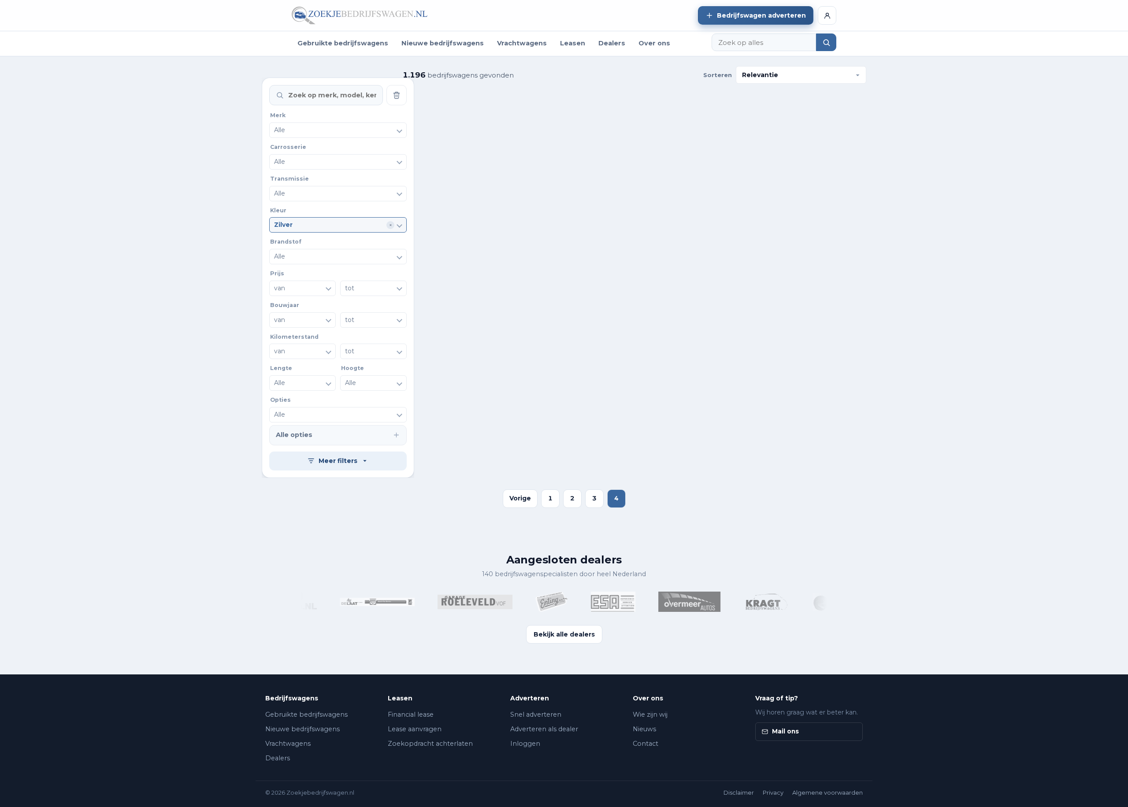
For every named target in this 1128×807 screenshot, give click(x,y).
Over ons (654, 43)
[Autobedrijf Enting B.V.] (540, 602)
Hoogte (352, 368)
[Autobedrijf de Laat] (366, 602)
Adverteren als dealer (544, 729)
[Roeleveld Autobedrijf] (463, 602)
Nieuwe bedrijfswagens (442, 43)
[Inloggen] (827, 15)
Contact (645, 744)
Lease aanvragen (415, 729)
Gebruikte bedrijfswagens (342, 43)
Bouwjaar (284, 305)
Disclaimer (739, 792)
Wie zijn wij (650, 714)
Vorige (520, 498)
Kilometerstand (294, 336)
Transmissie (289, 178)
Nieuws (644, 729)
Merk (278, 115)
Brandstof (285, 241)
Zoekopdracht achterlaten (430, 744)
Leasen (572, 43)
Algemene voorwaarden (827, 792)
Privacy (773, 792)
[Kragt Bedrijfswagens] (755, 602)
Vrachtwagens (522, 43)
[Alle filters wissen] (396, 95)
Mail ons (785, 731)
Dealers (611, 43)
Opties (280, 399)
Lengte (281, 368)
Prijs (277, 273)
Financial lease (411, 714)
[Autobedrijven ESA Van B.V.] (602, 602)
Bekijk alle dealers (564, 634)
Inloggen (525, 744)
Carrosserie (288, 147)
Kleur (278, 210)
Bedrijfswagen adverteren (761, 15)
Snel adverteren (535, 714)
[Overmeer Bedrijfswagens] (678, 602)
